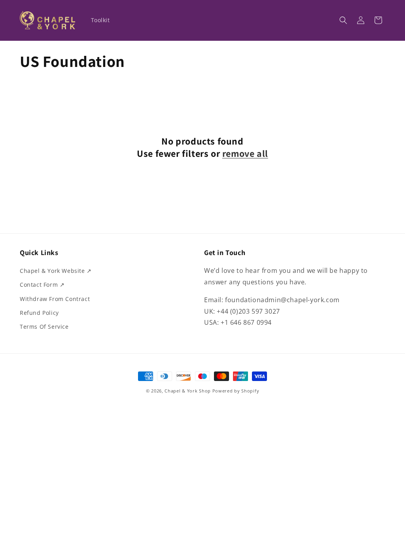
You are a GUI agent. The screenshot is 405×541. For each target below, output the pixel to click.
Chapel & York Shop (188, 391)
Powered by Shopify (235, 391)
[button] (343, 20)
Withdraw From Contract (55, 299)
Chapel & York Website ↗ (56, 270)
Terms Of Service (44, 326)
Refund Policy (39, 312)
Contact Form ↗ (42, 284)
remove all (245, 153)
